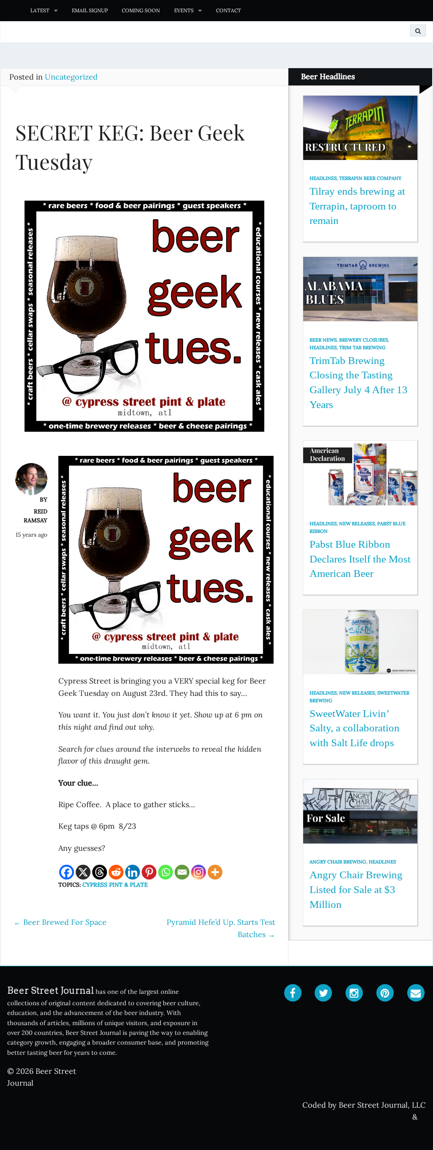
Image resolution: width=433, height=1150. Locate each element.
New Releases (357, 524)
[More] (215, 872)
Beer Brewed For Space (60, 922)
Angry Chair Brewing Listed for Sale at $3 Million (356, 889)
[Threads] (99, 872)
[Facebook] (66, 872)
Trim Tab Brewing (362, 347)
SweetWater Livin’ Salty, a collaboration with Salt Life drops (355, 728)
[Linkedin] (132, 872)
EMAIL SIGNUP (90, 10)
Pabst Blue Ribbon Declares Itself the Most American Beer (360, 558)
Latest (39, 10)
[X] (83, 872)
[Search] (418, 30)
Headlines (323, 178)
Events (184, 10)
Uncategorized (71, 77)
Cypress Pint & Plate (115, 884)
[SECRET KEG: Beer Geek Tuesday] (144, 320)
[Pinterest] (149, 872)
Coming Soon (141, 10)
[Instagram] (198, 872)
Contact (228, 10)
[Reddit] (116, 872)
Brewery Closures (363, 340)
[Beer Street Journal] (11, 10)
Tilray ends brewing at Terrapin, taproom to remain (357, 205)
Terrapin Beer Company (370, 178)
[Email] (182, 872)
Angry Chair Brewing (338, 862)
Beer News (323, 340)
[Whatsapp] (165, 872)
